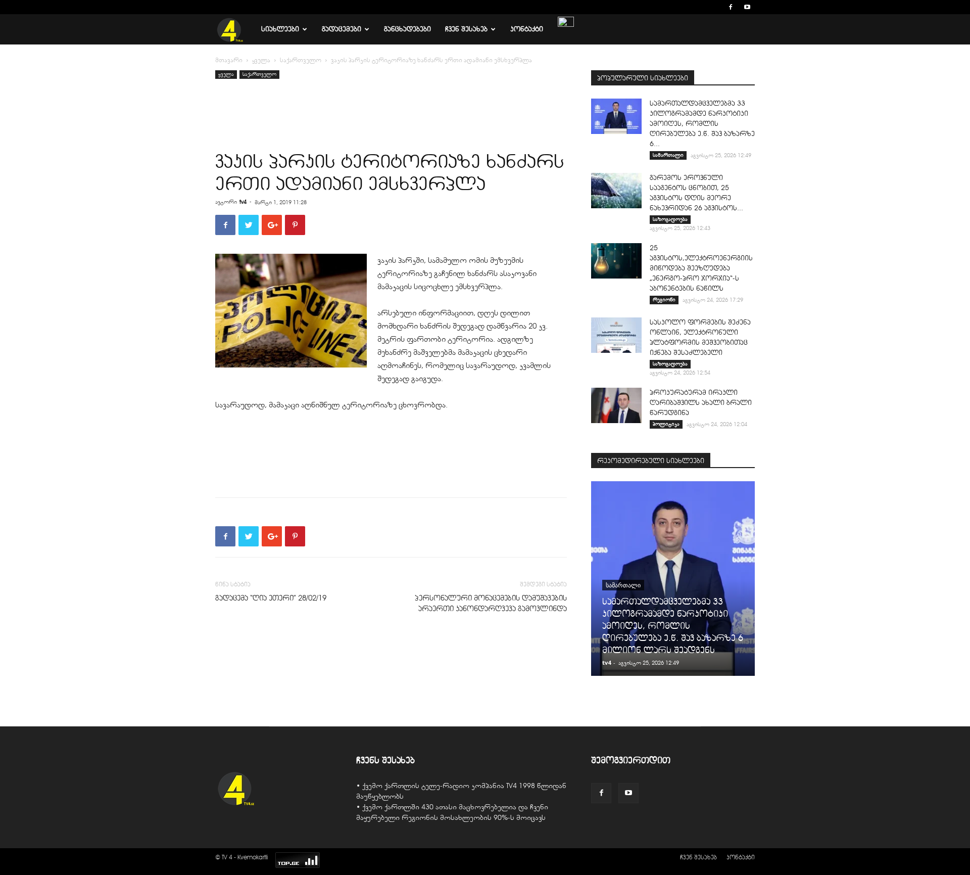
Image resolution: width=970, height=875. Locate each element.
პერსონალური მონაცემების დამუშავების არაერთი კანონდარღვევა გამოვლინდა (491, 603)
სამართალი (668, 155)
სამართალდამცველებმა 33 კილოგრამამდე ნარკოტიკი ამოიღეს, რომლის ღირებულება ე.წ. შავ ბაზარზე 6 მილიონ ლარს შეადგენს (672, 626)
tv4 (243, 201)
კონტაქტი (526, 29)
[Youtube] (747, 7)
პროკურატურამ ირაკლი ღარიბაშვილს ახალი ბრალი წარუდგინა (701, 402)
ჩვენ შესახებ (466, 29)
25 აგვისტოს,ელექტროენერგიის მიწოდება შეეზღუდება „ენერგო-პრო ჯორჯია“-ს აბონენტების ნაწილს (701, 268)
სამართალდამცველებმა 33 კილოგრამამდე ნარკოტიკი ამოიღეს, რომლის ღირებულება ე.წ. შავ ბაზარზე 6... (702, 123)
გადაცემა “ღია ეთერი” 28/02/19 (270, 598)
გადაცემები (341, 29)
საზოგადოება (670, 219)
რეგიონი (664, 299)
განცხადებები (407, 29)
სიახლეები (280, 29)
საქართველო (300, 60)
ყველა (261, 60)
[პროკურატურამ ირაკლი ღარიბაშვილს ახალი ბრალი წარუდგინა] (616, 405)
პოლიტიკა (666, 424)
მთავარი (229, 60)
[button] (715, 7)
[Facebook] (730, 7)
